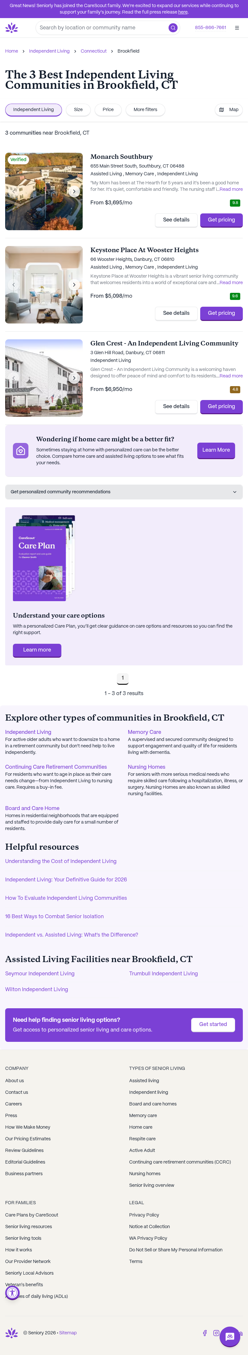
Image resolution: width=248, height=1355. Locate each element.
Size (78, 110)
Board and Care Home (32, 808)
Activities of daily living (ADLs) (36, 1296)
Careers (13, 1104)
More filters (145, 110)
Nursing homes (144, 1174)
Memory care (143, 1116)
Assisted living (144, 1081)
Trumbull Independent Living (163, 973)
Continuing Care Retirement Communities (56, 767)
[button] (173, 27)
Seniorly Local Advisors (29, 1273)
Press (11, 1116)
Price (108, 110)
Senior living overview (151, 1185)
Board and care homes (153, 1104)
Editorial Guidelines (25, 1162)
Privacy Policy (144, 1215)
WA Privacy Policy (148, 1238)
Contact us (16, 1092)
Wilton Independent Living (36, 989)
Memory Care (144, 732)
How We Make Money (27, 1127)
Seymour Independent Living (40, 973)
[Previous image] (13, 191)
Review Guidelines (24, 1150)
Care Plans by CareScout (31, 1215)
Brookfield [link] (129, 51)
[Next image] (74, 191)
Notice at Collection (149, 1227)
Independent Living (49, 51)
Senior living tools (23, 1238)
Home (11, 51)
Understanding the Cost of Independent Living (61, 861)
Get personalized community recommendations (60, 492)
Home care (140, 1127)
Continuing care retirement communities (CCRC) (180, 1162)
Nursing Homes (146, 767)
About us (14, 1081)
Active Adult (142, 1150)
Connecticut (94, 51)
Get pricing (221, 220)
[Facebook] (205, 1333)
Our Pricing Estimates (28, 1139)
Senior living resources (28, 1227)
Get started (213, 1024)
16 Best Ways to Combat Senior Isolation (54, 916)
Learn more (37, 650)
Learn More (216, 450)
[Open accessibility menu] (12, 1293)
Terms (135, 1261)
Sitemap (68, 1333)
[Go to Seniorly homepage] (11, 1333)
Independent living (148, 1092)
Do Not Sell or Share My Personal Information (175, 1250)
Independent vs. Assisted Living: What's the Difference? (71, 935)
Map (234, 110)
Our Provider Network (28, 1261)
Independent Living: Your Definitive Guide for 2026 (66, 880)
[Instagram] (216, 1333)
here (183, 12)
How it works (18, 1250)
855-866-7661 (210, 28)
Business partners (24, 1174)
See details (176, 220)
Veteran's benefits (24, 1285)
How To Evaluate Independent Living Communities (66, 898)
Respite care (142, 1139)
